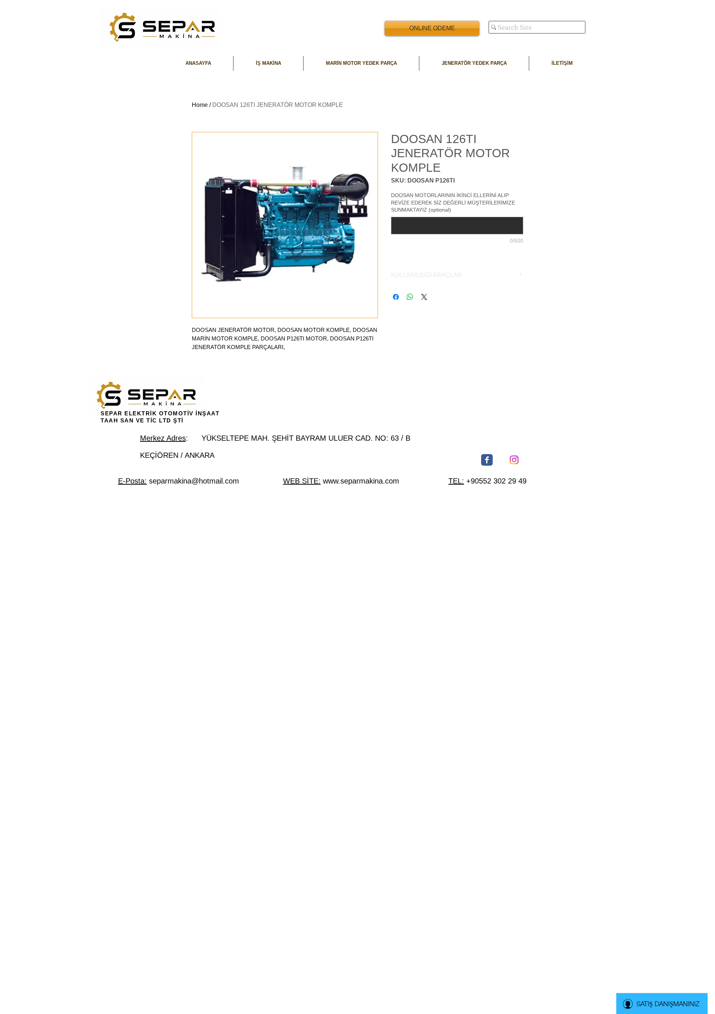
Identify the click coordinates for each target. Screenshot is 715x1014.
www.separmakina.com (361, 481)
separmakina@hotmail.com (194, 481)
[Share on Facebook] (395, 296)
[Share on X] (424, 296)
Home (200, 105)
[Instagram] (514, 460)
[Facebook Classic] (487, 460)
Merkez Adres (163, 438)
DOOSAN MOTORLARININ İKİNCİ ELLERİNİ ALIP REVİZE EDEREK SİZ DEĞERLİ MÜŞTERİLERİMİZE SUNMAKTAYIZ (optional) (453, 202)
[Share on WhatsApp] (410, 296)
